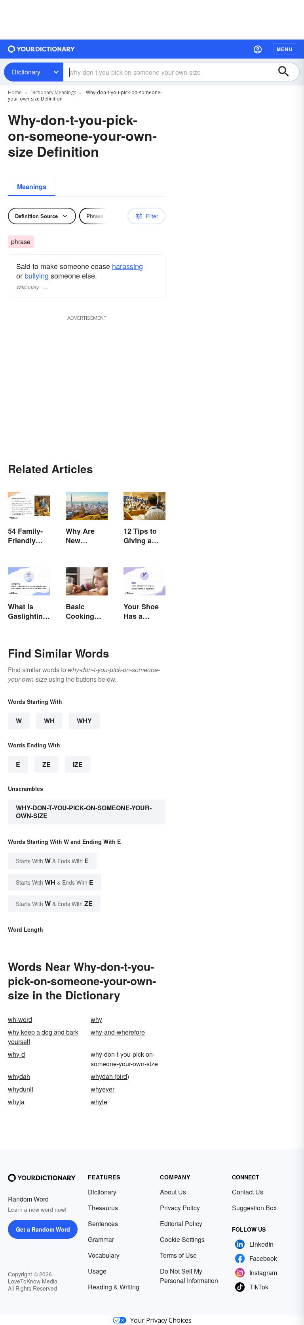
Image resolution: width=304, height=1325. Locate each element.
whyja (16, 1101)
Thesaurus (103, 1207)
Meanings (31, 186)
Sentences (103, 1223)
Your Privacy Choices (161, 1320)
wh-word (20, 1019)
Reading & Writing (113, 1286)
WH (49, 720)
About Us (173, 1191)
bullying (37, 275)
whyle (99, 1101)
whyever (102, 1089)
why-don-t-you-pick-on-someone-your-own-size (84, 811)
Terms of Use (178, 1255)
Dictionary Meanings (53, 92)
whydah (19, 1076)
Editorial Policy (181, 1223)
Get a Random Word (43, 1229)
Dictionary (26, 71)
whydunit (20, 1089)
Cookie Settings (182, 1239)
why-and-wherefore (118, 1032)
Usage (97, 1271)
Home (15, 92)
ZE (46, 764)
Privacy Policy (180, 1207)
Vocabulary (104, 1255)
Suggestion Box (254, 1207)
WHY (84, 720)
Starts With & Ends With (52, 860)
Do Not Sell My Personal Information (189, 1275)
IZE (78, 764)
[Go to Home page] (41, 49)
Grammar (101, 1239)
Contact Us (247, 1191)
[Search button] (287, 72)
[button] (257, 49)
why (96, 1019)
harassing (127, 266)
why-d (16, 1054)
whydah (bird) (110, 1076)
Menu (285, 49)
